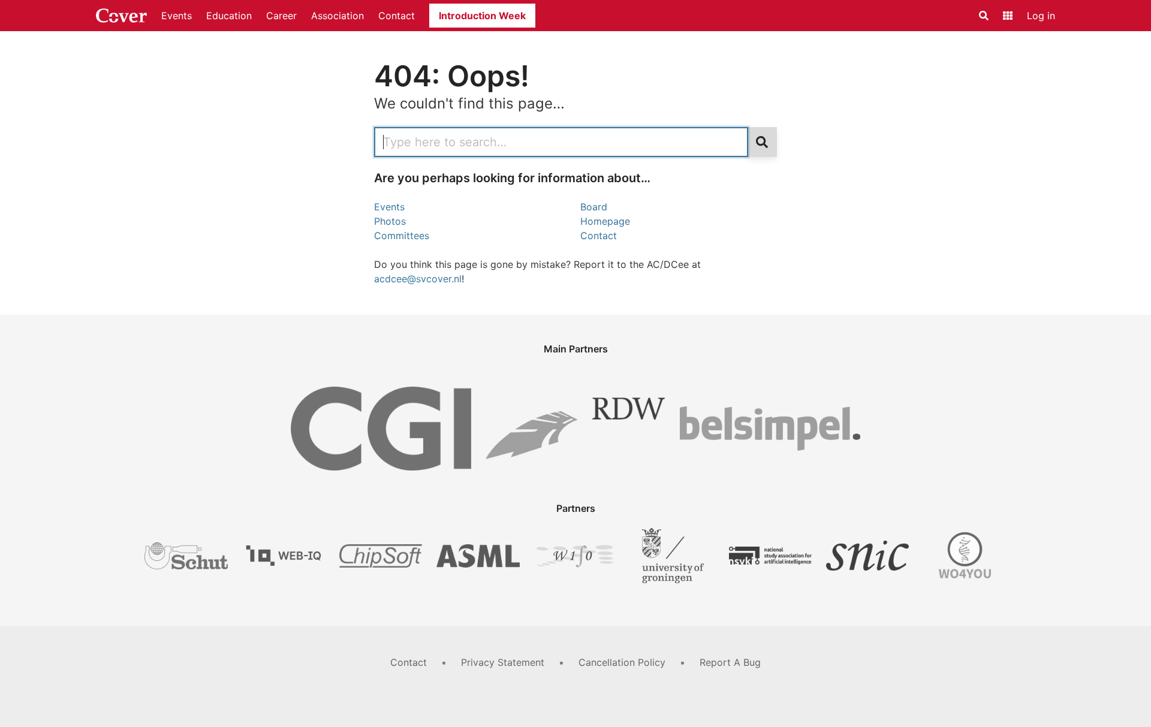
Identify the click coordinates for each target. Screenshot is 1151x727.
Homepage (605, 221)
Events (176, 16)
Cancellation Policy (621, 662)
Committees (401, 236)
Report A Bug (730, 662)
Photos (390, 221)
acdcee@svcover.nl (418, 279)
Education (229, 16)
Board (593, 207)
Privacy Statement (502, 662)
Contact (396, 16)
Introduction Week (482, 16)
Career (281, 16)
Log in (1041, 16)
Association (337, 16)
